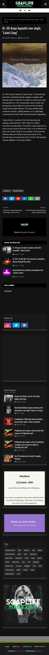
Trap (25, 554)
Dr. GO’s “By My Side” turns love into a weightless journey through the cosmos (29, 260)
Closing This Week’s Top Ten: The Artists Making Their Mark (27, 397)
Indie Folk (15, 562)
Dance (25, 570)
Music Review (10, 554)
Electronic (12, 19)
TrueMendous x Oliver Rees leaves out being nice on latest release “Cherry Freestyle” (28, 420)
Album (39, 558)
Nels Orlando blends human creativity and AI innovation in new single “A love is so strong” (29, 409)
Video (40, 550)
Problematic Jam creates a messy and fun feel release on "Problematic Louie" (29, 431)
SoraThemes (20, 651)
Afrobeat (36, 562)
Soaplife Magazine (10, 38)
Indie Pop (19, 558)
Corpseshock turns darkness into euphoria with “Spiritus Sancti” (28, 271)
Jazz (23, 562)
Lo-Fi (18, 574)
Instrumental (9, 570)
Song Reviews (18, 191)
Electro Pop (9, 566)
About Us (16, 646)
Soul (40, 566)
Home (6, 19)
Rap (19, 550)
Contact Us (27, 646)
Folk (33, 558)
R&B (19, 554)
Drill (34, 566)
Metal (18, 570)
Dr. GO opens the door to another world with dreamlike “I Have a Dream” (27, 249)
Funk (32, 570)
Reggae (27, 566)
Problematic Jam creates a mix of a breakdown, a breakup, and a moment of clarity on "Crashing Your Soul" (29, 445)
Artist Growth (9, 574)
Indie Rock (8, 558)
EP (29, 562)
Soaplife (39, 651)
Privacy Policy (39, 646)
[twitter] (29, 10)
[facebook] (20, 10)
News (7, 562)
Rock (26, 558)
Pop (33, 550)
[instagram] (25, 10)
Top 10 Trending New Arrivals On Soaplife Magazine (28, 457)
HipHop (26, 550)
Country (18, 566)
